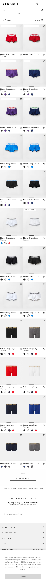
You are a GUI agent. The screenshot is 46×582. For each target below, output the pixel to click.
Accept (23, 576)
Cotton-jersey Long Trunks (7, 350)
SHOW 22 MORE (23, 479)
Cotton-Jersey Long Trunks (7, 55)
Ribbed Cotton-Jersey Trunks (8, 90)
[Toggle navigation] (41, 3)
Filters (36, 20)
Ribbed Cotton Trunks (8, 127)
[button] (21, 55)
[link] (7, 488)
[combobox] (23, 10)
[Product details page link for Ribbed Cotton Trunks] (11, 111)
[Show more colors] (17, 354)
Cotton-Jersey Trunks (31, 54)
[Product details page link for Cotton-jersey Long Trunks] (11, 333)
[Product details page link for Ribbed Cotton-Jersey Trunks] (11, 73)
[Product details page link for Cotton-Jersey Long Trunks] (11, 38)
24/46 (23, 473)
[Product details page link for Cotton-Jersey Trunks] (34, 38)
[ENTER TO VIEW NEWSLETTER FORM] (41, 514)
